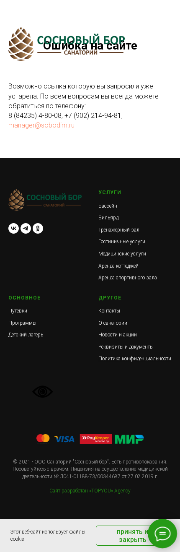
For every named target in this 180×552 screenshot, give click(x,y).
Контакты (109, 311)
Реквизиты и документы (126, 347)
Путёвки (17, 311)
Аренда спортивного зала (127, 278)
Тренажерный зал (118, 230)
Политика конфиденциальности (134, 359)
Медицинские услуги (122, 254)
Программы (22, 323)
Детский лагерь (25, 335)
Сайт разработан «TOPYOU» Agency (90, 491)
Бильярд (108, 218)
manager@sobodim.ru (41, 125)
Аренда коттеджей (118, 266)
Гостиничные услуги (121, 242)
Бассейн (107, 206)
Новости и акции (117, 335)
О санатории (112, 323)
